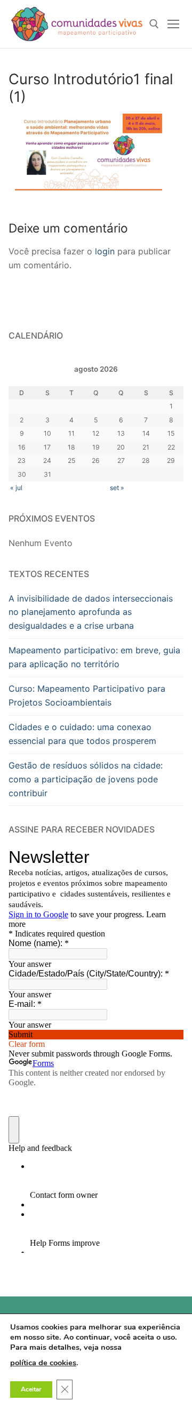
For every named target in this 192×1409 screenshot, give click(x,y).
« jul (16, 488)
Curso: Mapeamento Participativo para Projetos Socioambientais (87, 695)
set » (117, 488)
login (105, 251)
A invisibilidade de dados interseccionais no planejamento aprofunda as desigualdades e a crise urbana (91, 612)
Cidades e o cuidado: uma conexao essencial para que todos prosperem (82, 734)
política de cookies (43, 1363)
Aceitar (31, 1390)
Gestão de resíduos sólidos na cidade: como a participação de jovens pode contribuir (86, 779)
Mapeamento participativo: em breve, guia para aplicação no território (94, 657)
